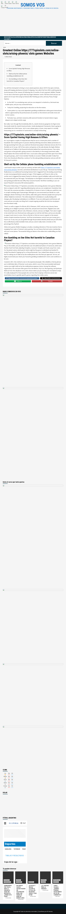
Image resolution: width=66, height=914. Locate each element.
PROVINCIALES (21, 37)
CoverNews (41, 911)
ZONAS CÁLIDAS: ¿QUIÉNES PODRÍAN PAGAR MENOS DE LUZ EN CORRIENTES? (58, 890)
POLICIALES (35, 37)
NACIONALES (28, 37)
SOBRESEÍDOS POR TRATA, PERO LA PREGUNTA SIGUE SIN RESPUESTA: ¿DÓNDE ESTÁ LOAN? (8, 891)
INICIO (5, 37)
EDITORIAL (47, 37)
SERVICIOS (53, 37)
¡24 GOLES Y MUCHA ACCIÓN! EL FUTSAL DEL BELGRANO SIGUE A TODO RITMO (33, 890)
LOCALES (14, 37)
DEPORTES (41, 37)
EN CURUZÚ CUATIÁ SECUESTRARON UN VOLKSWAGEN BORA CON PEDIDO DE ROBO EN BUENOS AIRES (20, 892)
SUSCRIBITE (7, 39)
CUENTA (9, 37)
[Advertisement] (33, 24)
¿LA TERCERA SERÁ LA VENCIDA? (45, 887)
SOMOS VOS (33, 5)
